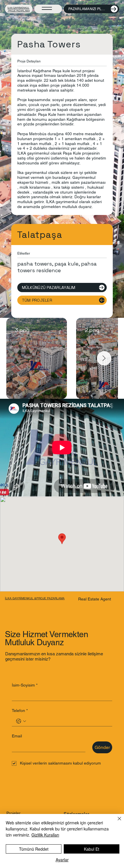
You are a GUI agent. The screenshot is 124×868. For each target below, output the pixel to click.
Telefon (20, 710)
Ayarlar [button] (62, 860)
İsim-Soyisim (24, 685)
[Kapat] (116, 822)
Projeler (13, 813)
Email (17, 736)
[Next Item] (104, 358)
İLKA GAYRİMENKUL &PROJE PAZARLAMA (35, 598)
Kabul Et (91, 849)
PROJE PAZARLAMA (18, 10)
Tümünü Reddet (33, 849)
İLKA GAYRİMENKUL (18, 7)
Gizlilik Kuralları (45, 835)
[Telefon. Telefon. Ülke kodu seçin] (21, 721)
